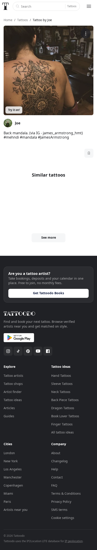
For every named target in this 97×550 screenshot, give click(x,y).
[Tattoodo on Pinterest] (27, 351)
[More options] (86, 33)
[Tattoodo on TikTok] (18, 351)
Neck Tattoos (60, 392)
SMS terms (59, 509)
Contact (57, 477)
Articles (9, 408)
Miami (8, 493)
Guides (9, 416)
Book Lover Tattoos (65, 416)
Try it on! (14, 110)
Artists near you (16, 509)
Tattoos (71, 6)
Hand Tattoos (61, 375)
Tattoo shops (13, 384)
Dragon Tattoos (62, 408)
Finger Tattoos (62, 424)
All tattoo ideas (62, 432)
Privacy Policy (61, 501)
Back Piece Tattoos (65, 400)
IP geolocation (74, 541)
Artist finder (13, 392)
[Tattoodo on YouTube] (37, 351)
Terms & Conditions (66, 493)
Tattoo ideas (13, 400)
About (55, 453)
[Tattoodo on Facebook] (47, 351)
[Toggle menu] (88, 6)
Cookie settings (62, 518)
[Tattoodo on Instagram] (8, 351)
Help (54, 469)
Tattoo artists (13, 375)
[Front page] (5, 6)
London (9, 453)
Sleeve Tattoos (62, 384)
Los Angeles (13, 469)
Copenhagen (13, 485)
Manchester (13, 477)
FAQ (54, 485)
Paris (7, 501)
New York (11, 461)
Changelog (59, 461)
